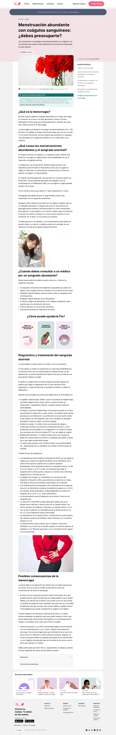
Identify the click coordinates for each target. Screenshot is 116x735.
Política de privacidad (96, 706)
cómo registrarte (74, 12)
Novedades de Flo (68, 712)
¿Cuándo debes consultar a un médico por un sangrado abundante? (88, 83)
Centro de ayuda (49, 708)
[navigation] (26, 4)
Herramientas (82, 705)
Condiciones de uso (96, 710)
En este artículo (84, 64)
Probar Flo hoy (96, 4)
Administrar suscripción (79, 4)
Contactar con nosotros (67, 709)
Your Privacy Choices (96, 718)
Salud (27, 19)
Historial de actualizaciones (29, 664)
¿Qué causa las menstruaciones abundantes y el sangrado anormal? (88, 74)
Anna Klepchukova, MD (46, 89)
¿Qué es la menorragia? (85, 68)
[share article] (72, 52)
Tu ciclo (20, 19)
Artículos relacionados (23, 674)
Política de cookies (96, 714)
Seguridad (47, 705)
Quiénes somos (67, 705)
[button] (46, 657)
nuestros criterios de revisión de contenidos (32, 104)
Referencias (24, 657)
